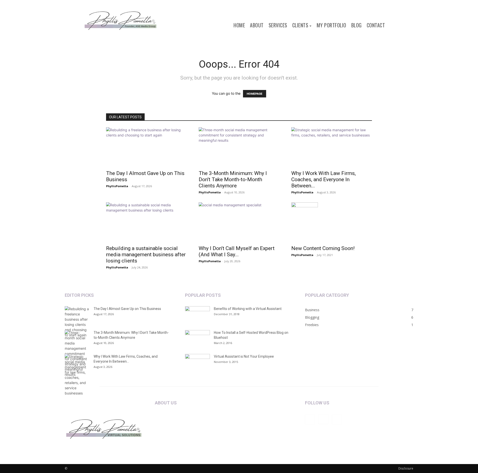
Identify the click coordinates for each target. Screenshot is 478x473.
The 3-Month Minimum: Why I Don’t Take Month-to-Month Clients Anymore (233, 179)
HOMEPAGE (254, 93)
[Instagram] (323, 419)
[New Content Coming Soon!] (331, 222)
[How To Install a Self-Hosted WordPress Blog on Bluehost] (197, 338)
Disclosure (405, 468)
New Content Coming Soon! (323, 248)
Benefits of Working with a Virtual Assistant (248, 309)
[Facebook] (310, 419)
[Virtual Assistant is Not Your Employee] (197, 362)
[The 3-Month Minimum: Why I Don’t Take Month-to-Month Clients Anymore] (239, 147)
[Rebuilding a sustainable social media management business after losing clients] (146, 222)
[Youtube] (337, 419)
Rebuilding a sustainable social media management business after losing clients (146, 254)
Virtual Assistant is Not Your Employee (244, 356)
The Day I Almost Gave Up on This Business (127, 309)
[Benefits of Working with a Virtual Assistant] (197, 315)
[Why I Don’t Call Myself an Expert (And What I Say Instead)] (239, 222)
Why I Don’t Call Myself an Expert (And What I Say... (237, 251)
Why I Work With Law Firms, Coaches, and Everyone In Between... (323, 179)
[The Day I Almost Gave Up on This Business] (146, 147)
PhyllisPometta (117, 186)
